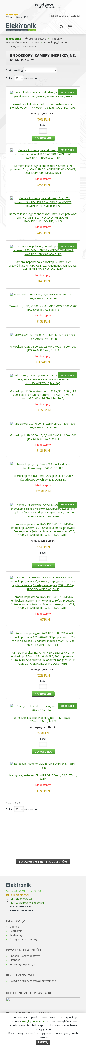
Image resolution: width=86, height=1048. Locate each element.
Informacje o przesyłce (23, 964)
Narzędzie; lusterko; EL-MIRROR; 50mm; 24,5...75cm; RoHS (43, 777)
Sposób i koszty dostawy (25, 956)
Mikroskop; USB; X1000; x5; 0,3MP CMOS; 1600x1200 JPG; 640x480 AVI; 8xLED (43, 308)
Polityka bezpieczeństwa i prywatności (33, 981)
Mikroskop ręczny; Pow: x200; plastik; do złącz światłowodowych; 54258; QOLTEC (43, 477)
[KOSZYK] (70, 26)
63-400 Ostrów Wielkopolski (27, 902)
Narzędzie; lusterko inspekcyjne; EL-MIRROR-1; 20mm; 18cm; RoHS (43, 719)
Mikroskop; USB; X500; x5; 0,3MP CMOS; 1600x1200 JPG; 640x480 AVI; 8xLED (43, 437)
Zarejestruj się (59, 15)
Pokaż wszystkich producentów (43, 862)
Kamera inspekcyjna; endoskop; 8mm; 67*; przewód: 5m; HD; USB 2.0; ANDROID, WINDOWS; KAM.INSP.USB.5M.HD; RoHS (43, 217)
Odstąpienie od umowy (24, 939)
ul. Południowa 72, (21, 898)
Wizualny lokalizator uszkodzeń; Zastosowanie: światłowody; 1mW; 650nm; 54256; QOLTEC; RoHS (43, 105)
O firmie (14, 926)
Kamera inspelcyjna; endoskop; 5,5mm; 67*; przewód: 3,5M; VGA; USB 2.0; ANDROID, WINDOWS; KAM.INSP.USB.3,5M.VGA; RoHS (43, 265)
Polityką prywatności (34, 1021)
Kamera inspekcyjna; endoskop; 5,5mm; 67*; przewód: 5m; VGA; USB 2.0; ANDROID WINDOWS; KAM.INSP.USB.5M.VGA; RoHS (43, 169)
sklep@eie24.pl (20, 895)
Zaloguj (75, 15)
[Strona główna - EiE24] (21, 26)
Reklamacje (17, 935)
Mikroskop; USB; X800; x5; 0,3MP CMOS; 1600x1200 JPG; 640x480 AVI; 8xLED (43, 348)
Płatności (15, 960)
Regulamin (16, 931)
